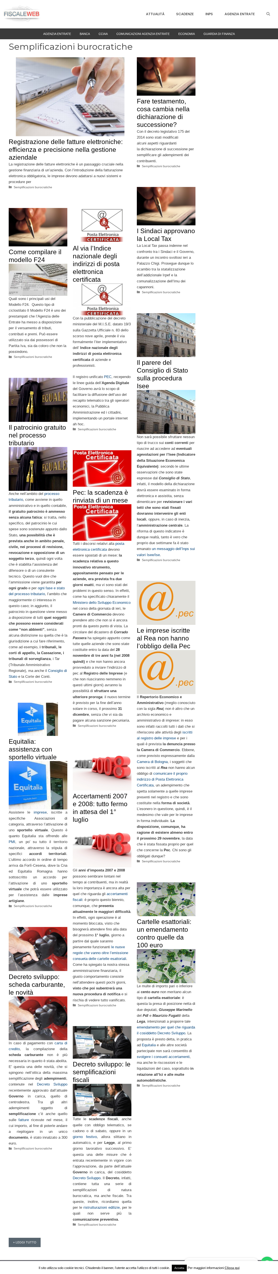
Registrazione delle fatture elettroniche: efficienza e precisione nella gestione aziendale (66, 149)
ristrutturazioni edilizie (101, 1207)
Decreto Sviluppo (52, 1084)
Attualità (155, 13)
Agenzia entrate (240, 13)
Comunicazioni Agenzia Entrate (143, 34)
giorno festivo (85, 1137)
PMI (12, 842)
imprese (40, 812)
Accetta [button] (179, 1268)
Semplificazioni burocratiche (33, 187)
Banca (85, 34)
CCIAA (103, 34)
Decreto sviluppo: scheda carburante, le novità (37, 984)
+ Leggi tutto (24, 1242)
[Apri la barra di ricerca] (268, 14)
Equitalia (149, 1045)
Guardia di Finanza (219, 34)
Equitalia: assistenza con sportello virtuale (33, 749)
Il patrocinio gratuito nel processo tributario (37, 435)
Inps (209, 13)
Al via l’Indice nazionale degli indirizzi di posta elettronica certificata (96, 264)
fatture (23, 1120)
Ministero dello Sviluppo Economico (102, 603)
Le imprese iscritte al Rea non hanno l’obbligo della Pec (163, 638)
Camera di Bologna (152, 762)
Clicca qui (232, 1268)
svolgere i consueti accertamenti (163, 1057)
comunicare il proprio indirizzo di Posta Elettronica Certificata (162, 779)
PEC (107, 377)
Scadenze (185, 13)
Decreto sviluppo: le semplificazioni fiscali (102, 1072)
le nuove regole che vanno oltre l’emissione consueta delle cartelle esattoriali (100, 953)
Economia (186, 34)
